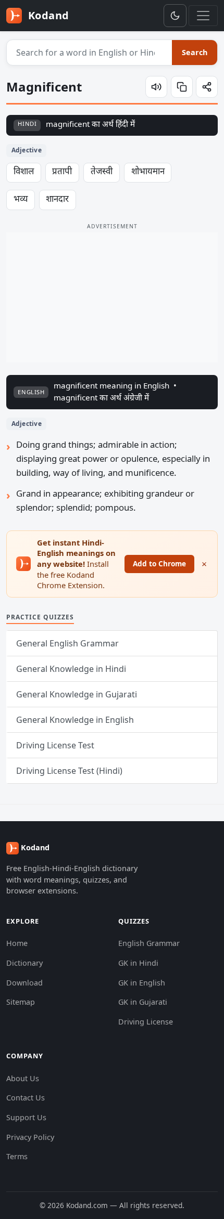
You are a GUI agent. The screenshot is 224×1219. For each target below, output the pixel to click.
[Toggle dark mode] (175, 15)
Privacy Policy (30, 1137)
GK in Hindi (138, 963)
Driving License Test (55, 745)
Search (194, 52)
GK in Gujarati (142, 1002)
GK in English (141, 983)
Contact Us (25, 1098)
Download (24, 983)
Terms (17, 1156)
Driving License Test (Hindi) (69, 770)
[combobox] (89, 52)
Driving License (145, 1022)
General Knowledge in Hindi (71, 669)
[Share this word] (207, 87)
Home (17, 943)
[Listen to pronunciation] (156, 87)
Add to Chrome (159, 563)
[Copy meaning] (182, 87)
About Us (22, 1078)
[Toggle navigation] (203, 15)
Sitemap (20, 1002)
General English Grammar (67, 643)
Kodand (47, 15)
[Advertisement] (112, 297)
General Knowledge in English (75, 719)
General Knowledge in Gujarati (76, 694)
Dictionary (24, 963)
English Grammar (149, 943)
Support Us (26, 1117)
